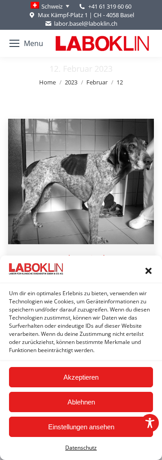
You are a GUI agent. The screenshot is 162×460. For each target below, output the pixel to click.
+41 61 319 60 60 (109, 6)
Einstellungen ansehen (81, 427)
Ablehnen (81, 402)
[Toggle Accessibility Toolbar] (150, 423)
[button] (148, 270)
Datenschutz (81, 447)
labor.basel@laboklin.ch (85, 23)
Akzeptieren (81, 377)
